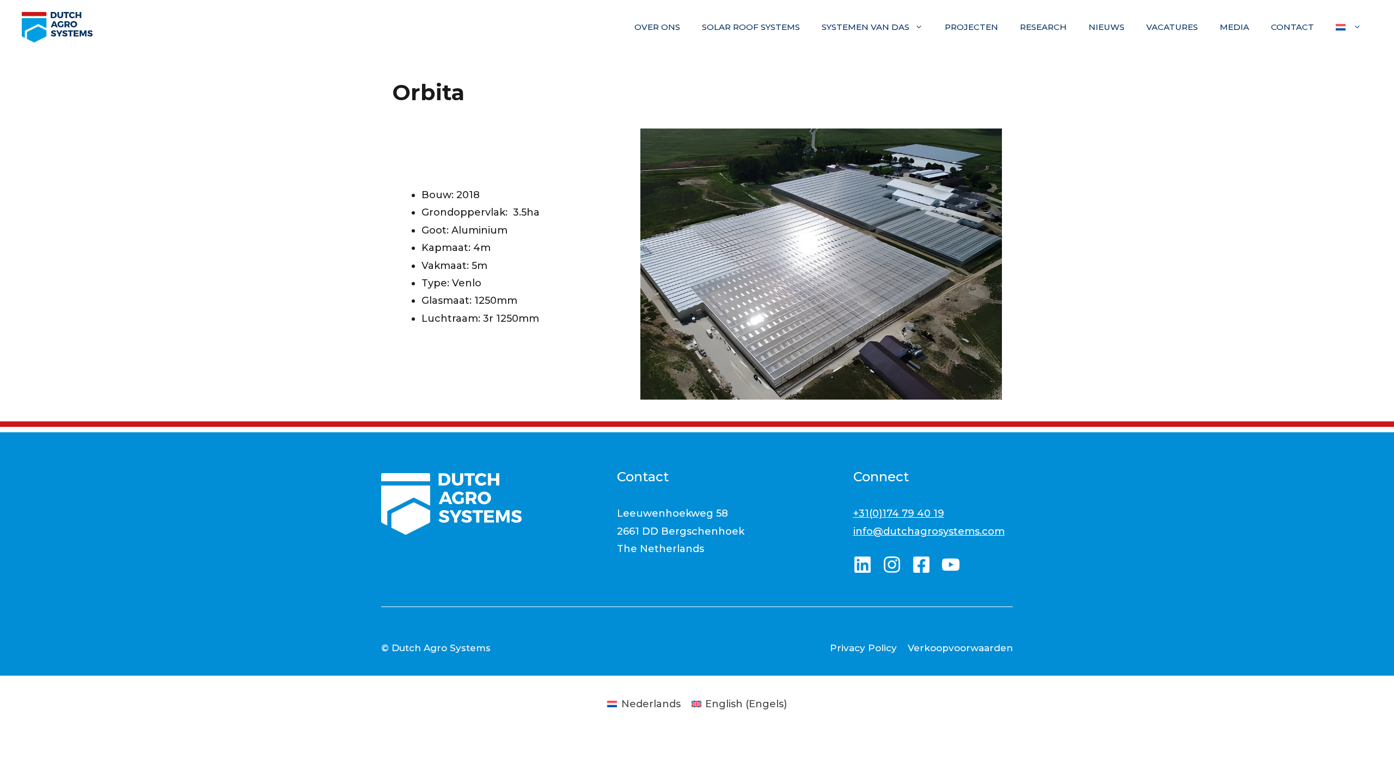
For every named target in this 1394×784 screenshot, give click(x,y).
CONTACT (1292, 27)
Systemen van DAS (865, 27)
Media (1234, 27)
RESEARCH (1043, 27)
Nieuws (1106, 27)
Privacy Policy (863, 647)
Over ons (657, 27)
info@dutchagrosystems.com (929, 531)
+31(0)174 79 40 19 (898, 513)
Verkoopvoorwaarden (960, 647)
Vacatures (1172, 27)
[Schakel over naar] (1349, 27)
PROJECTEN (971, 27)
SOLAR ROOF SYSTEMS (751, 27)
